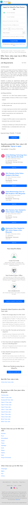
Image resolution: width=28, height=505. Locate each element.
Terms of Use (15, 482)
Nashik (3, 453)
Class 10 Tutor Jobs (6, 405)
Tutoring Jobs (4, 52)
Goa (2, 473)
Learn (15, 485)
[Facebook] (11, 488)
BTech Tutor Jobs (5, 421)
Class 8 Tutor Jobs (6, 412)
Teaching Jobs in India (6, 51)
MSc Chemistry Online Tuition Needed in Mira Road (15, 174)
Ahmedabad (4, 438)
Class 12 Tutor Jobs (6, 402)
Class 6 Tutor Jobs (6, 417)
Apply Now (14, 137)
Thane (2, 443)
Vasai (2, 455)
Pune (2, 436)
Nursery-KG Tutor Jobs (7, 400)
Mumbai (3, 433)
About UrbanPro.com (7, 482)
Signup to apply (15, 146)
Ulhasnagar (4, 469)
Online (3, 476)
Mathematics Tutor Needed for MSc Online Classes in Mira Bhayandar (15, 230)
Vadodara (3, 445)
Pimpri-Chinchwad (6, 457)
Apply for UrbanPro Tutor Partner (14, 301)
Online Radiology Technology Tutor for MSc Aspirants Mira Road (16, 156)
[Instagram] (14, 488)
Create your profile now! (14, 372)
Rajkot (2, 471)
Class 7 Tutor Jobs (6, 414)
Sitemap (19, 485)
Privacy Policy (22, 482)
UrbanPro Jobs (9, 485)
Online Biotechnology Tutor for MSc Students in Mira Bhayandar (15, 193)
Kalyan (3, 450)
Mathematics (16, 237)
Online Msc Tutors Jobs (7, 382)
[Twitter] (17, 488)
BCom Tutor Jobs (5, 419)
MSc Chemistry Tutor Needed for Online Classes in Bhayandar (16, 211)
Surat (2, 448)
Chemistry (15, 180)
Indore (3, 441)
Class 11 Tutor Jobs (6, 409)
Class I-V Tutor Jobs (6, 397)
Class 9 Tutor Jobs (6, 407)
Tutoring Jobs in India (18, 51)
